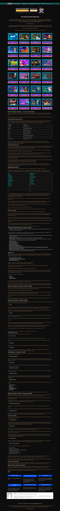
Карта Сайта (26, 503)
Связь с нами (20, 503)
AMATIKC (32, 182)
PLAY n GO (9, 185)
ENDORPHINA (33, 173)
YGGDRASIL (10, 178)
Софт (46, 3)
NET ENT (32, 178)
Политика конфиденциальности (35, 503)
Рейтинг (9, 3)
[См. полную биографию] (32, 497)
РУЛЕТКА (43, 3)
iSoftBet (32, 175)
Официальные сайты (16, 3)
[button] (11, 3)
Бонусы (38, 3)
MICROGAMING (10, 180)
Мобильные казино (32, 3)
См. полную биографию (28, 497)
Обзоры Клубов (24, 3)
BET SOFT (9, 182)
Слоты (49, 3)
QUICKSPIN (32, 180)
